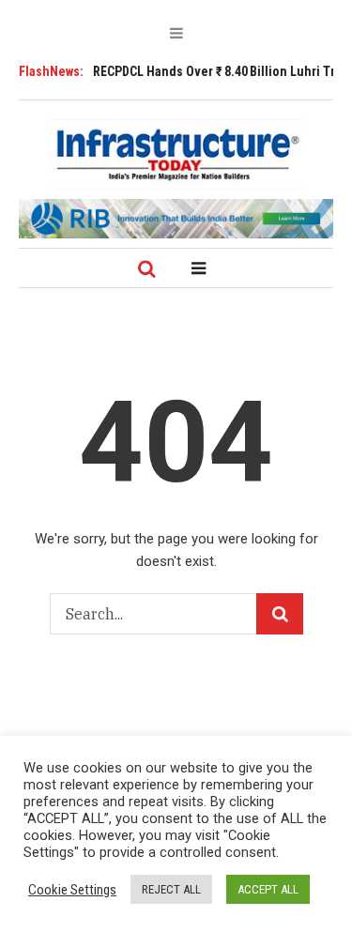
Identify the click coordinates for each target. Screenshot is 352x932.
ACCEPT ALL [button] (267, 889)
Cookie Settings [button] (72, 889)
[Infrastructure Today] (176, 154)
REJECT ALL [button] (171, 889)
